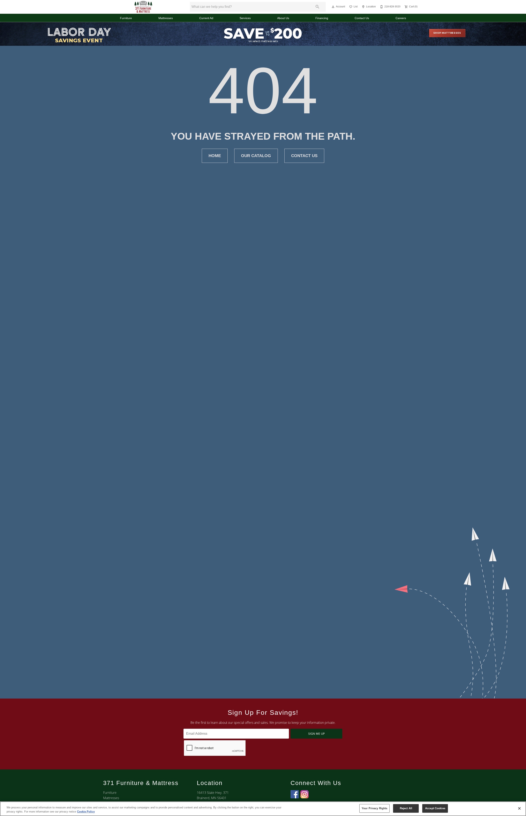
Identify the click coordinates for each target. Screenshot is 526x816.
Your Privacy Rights (374, 808)
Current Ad (206, 18)
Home (215, 155)
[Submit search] (317, 6)
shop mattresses (447, 32)
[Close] (519, 808)
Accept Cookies (435, 808)
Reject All (406, 808)
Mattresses (165, 18)
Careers (401, 18)
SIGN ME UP (316, 734)
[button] (333, 6)
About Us (283, 18)
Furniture (126, 18)
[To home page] (143, 7)
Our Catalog (256, 155)
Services (245, 18)
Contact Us (362, 18)
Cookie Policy (86, 811)
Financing (321, 18)
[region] (263, 808)
